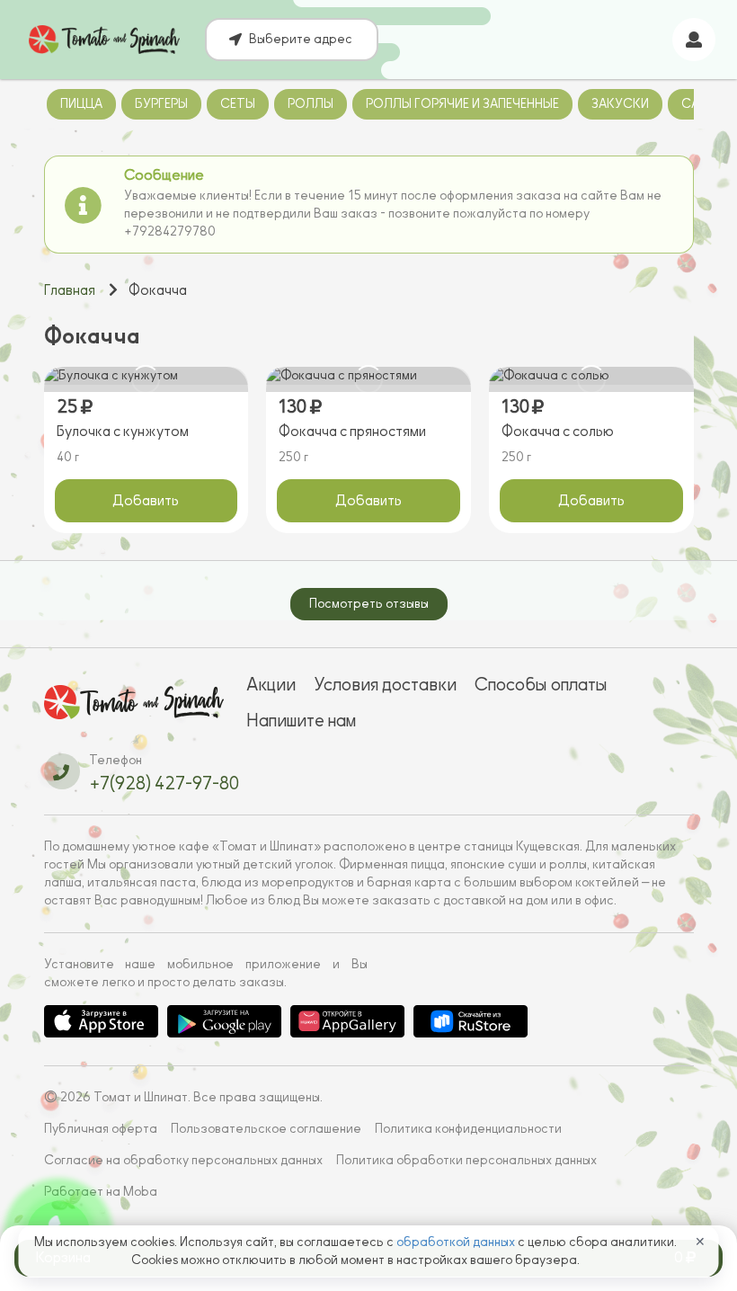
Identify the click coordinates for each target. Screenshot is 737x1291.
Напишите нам (301, 720)
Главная (69, 290)
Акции (271, 684)
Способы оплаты (541, 684)
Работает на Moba (100, 1191)
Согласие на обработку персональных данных (183, 1160)
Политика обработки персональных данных (466, 1160)
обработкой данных (457, 1242)
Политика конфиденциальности (468, 1128)
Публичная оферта (100, 1128)
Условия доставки (385, 684)
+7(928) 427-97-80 (164, 783)
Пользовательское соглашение (266, 1128)
